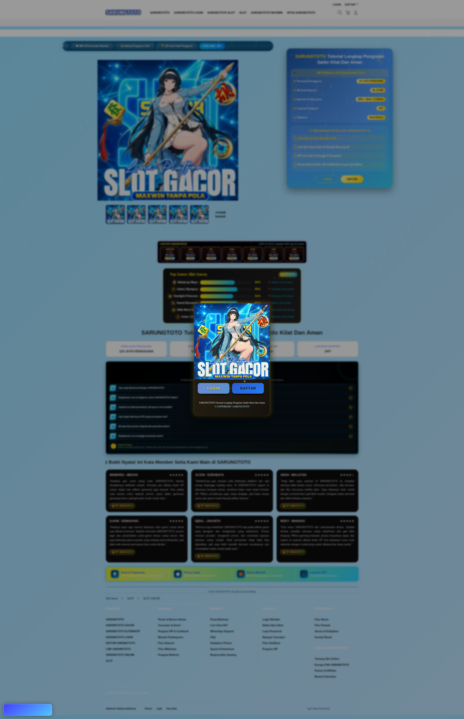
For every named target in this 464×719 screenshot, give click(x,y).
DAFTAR (248, 388)
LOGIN (213, 388)
